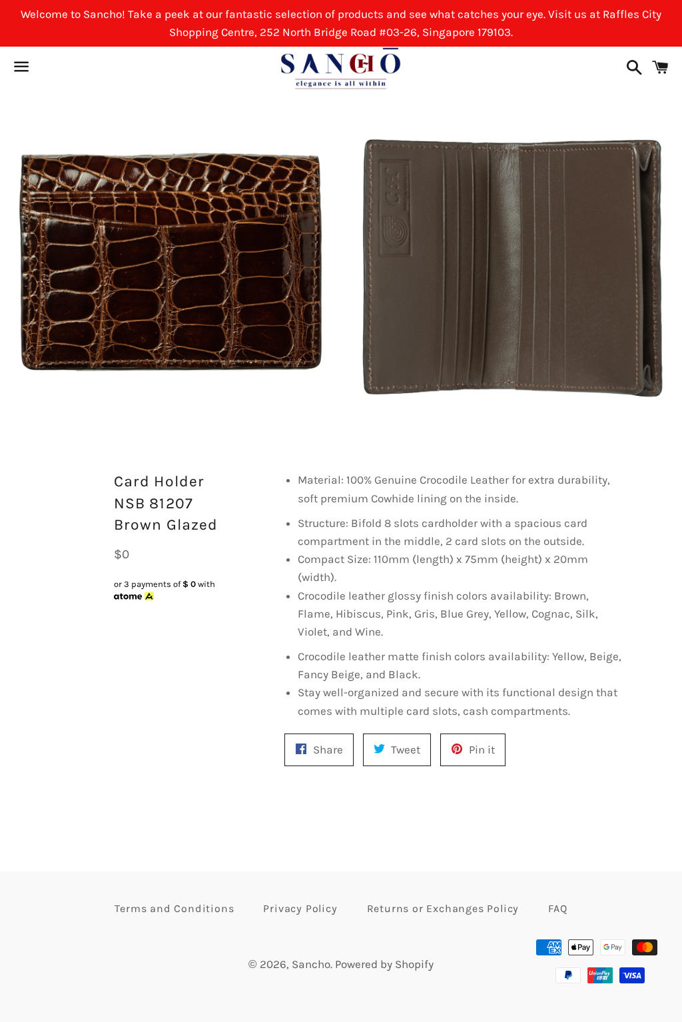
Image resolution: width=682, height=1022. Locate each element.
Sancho (311, 964)
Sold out (170, 622)
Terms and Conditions (174, 908)
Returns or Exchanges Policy (443, 908)
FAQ (557, 908)
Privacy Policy (300, 908)
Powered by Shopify (384, 964)
